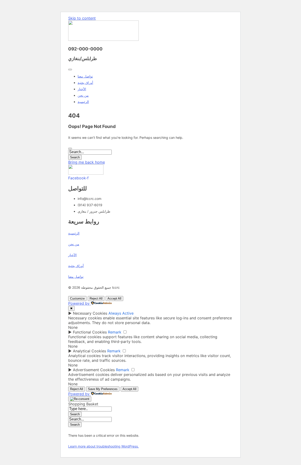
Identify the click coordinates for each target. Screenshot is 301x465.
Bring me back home (86, 162)
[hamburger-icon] (70, 69)
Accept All (114, 298)
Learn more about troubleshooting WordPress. (103, 446)
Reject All (96, 298)
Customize (77, 298)
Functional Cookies (90, 332)
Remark (114, 332)
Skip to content (82, 18)
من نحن (83, 95)
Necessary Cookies (90, 313)
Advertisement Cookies (94, 369)
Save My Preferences (103, 389)
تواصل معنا (85, 76)
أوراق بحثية (85, 83)
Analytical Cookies (89, 351)
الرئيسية (83, 102)
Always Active (121, 313)
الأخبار (82, 89)
